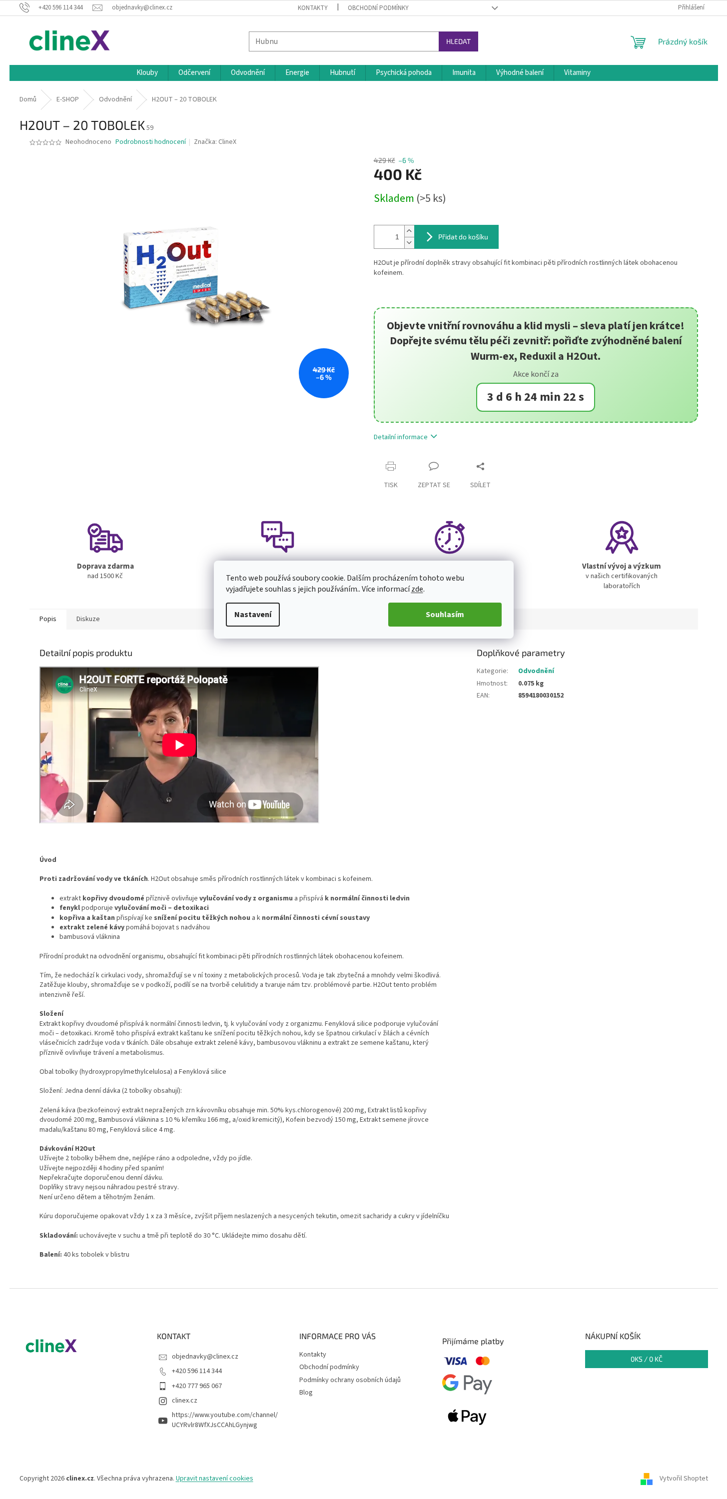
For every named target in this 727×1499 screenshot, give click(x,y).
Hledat (458, 41)
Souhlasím (445, 614)
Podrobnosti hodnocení (150, 142)
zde (417, 589)
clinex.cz (184, 1401)
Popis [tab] (47, 619)
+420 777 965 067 (197, 1386)
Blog (306, 1393)
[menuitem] (147, 73)
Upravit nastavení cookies (214, 1479)
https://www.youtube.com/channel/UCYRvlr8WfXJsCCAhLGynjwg (225, 1420)
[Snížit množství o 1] (409, 242)
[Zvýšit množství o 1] (409, 231)
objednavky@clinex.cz (205, 1357)
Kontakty (313, 7)
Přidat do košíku (463, 236)
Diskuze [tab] (88, 619)
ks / (647, 1359)
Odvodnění (536, 671)
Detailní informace (401, 437)
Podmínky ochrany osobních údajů (350, 1380)
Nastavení (252, 614)
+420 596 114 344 (197, 1371)
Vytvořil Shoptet (684, 1479)
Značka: (215, 142)
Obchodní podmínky (378, 7)
